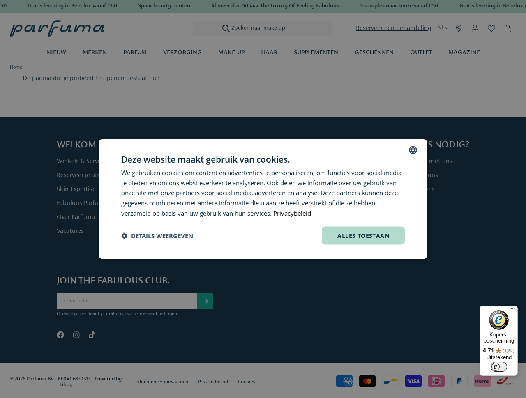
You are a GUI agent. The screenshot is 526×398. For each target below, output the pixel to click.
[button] (157, 235)
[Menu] (513, 310)
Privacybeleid (292, 213)
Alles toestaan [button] (363, 235)
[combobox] (413, 150)
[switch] (499, 367)
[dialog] (263, 199)
